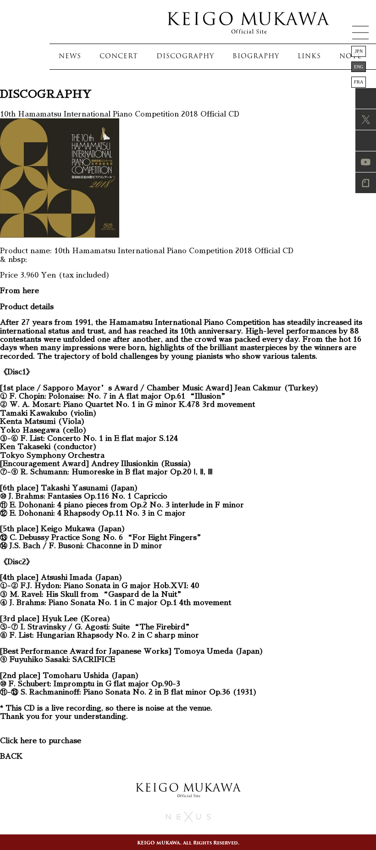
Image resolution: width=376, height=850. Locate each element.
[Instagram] (356, 140)
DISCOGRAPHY (185, 56)
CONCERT (119, 56)
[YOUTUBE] (356, 161)
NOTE (350, 56)
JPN (359, 51)
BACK (11, 756)
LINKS (309, 56)
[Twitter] (356, 119)
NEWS (70, 56)
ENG (358, 66)
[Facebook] (356, 98)
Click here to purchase (40, 740)
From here (19, 290)
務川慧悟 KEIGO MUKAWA (247, 21)
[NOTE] (356, 182)
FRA (358, 81)
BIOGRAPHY (255, 56)
